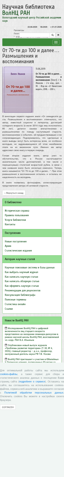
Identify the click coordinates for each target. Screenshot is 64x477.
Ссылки (9, 308)
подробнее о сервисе (32, 381)
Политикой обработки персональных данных (33, 392)
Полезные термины (15, 299)
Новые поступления (16, 241)
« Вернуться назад (13, 192)
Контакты (10, 224)
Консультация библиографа (20, 295)
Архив (8, 246)
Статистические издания (18, 250)
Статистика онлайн (15, 304)
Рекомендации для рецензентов (22, 290)
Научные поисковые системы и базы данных (30, 267)
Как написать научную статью (21, 276)
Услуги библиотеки (15, 220)
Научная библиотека (28, 10)
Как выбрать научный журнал (21, 272)
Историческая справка (17, 210)
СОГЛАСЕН (8, 407)
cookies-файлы (8, 374)
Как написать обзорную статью (22, 281)
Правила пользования (17, 215)
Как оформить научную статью (22, 285)
